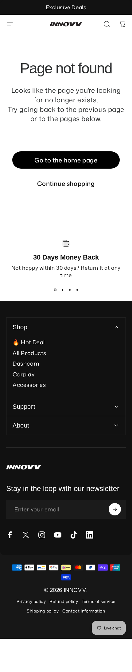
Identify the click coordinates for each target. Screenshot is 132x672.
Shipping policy (43, 611)
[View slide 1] (55, 289)
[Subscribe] (115, 509)
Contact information (83, 611)
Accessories (29, 384)
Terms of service (98, 601)
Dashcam (26, 363)
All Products (29, 353)
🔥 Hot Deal (29, 342)
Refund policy (63, 601)
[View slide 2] (62, 289)
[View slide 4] (77, 289)
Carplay (23, 374)
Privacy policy (31, 601)
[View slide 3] (69, 289)
